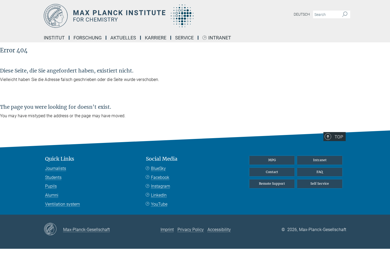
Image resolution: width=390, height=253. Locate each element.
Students (53, 177)
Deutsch (302, 14)
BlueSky (158, 168)
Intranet (219, 38)
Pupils (51, 186)
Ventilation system (62, 204)
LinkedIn (159, 195)
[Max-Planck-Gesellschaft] (53, 229)
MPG (272, 160)
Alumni (51, 195)
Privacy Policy (190, 229)
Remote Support (272, 184)
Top (339, 136)
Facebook (160, 177)
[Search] (344, 14)
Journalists (55, 168)
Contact (272, 172)
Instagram (160, 186)
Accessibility (219, 229)
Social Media (161, 159)
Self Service (319, 184)
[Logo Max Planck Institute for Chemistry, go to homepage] (143, 16)
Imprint (167, 229)
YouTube (159, 204)
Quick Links (59, 159)
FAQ (320, 172)
